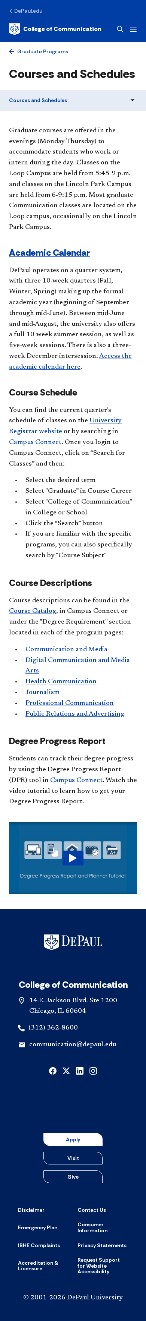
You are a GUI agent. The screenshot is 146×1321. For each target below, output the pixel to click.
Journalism (42, 692)
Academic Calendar (49, 252)
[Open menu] (133, 29)
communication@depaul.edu (72, 1044)
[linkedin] (79, 1070)
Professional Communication (69, 703)
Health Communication (61, 681)
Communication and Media (66, 649)
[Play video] (73, 858)
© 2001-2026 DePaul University (73, 1298)
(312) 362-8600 (53, 1028)
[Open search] (120, 29)
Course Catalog (32, 611)
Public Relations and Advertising (74, 714)
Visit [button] (73, 1158)
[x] (66, 1070)
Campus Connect (35, 442)
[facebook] (53, 1070)
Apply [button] (73, 1139)
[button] (73, 858)
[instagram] (93, 1070)
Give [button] (73, 1176)
